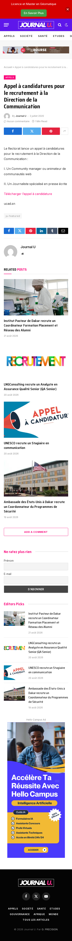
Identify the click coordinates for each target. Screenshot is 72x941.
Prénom (9, 560)
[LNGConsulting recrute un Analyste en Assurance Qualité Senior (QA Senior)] (36, 361)
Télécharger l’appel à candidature (28, 194)
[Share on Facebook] (13, 131)
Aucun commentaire (18, 121)
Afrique (39, 914)
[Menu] (6, 25)
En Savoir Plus (34, 13)
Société (26, 35)
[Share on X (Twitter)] (32, 131)
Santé (43, 35)
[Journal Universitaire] (36, 25)
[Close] (67, 9)
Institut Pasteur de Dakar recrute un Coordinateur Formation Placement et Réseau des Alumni (31, 325)
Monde (53, 914)
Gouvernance (20, 914)
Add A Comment (36, 531)
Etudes (58, 35)
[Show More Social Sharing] (64, 131)
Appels (9, 35)
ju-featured (13, 215)
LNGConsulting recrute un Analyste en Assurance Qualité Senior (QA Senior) (30, 387)
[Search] (59, 25)
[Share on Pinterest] (51, 131)
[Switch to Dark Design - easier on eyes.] (66, 25)
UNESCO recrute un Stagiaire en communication (26, 445)
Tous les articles (36, 919)
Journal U (21, 115)
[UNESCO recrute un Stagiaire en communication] (36, 420)
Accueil (8, 67)
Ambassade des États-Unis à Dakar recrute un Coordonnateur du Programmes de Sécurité (34, 506)
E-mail (7, 573)
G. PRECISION (50, 929)
